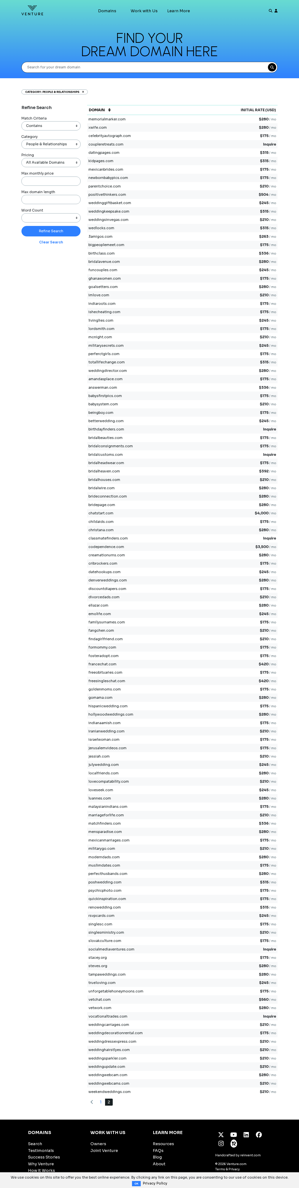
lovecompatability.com (108, 781)
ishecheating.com (104, 312)
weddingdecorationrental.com (115, 1033)
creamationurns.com (106, 555)
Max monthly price (37, 173)
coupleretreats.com (105, 144)
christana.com (101, 530)
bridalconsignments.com (110, 446)
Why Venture (41, 1164)
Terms (220, 1169)
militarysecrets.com (106, 345)
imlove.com (98, 295)
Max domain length (38, 192)
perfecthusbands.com (107, 873)
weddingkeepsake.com (108, 211)
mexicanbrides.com (105, 169)
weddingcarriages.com (108, 1024)
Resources (163, 1143)
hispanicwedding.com (108, 706)
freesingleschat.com (106, 681)
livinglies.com (100, 320)
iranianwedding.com (106, 731)
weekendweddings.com (109, 1091)
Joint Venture (104, 1150)
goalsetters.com (103, 286)
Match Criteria (34, 118)
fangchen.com (101, 630)
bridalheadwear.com (106, 463)
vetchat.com (99, 999)
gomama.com (100, 697)
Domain (97, 110)
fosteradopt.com (103, 656)
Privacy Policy (155, 1183)
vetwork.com (99, 1008)
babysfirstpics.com (105, 396)
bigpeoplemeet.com (106, 245)
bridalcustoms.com (105, 454)
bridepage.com (101, 505)
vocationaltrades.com (107, 1016)
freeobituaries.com (105, 672)
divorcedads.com (104, 597)
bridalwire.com (101, 488)
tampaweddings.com (107, 974)
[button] (81, 92)
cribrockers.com (102, 563)
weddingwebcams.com (108, 1083)
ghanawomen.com (104, 278)
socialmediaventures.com (111, 949)
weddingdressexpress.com (112, 1041)
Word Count (32, 210)
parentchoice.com (104, 186)
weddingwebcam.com (107, 1075)
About (159, 1164)
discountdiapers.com (107, 588)
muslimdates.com (104, 865)
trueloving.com (102, 982)
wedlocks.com (101, 228)
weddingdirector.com (107, 370)
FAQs (158, 1150)
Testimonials (41, 1150)
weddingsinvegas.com (108, 219)
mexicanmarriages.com (109, 840)
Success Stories (44, 1157)
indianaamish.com (104, 723)
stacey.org (97, 957)
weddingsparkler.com (107, 1058)
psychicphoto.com (104, 890)
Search (35, 1143)
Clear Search (51, 242)
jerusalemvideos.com (107, 748)
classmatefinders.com (108, 538)
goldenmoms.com (104, 689)
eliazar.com (98, 605)
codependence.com (106, 547)
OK (136, 1183)
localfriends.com (103, 773)
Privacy (234, 1169)
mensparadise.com (105, 831)
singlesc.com (100, 924)
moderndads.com (104, 857)
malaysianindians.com (107, 806)
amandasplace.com (105, 379)
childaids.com (101, 521)
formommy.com (102, 647)
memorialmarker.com (107, 119)
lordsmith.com (101, 328)
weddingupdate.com (106, 1066)
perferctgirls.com (104, 354)
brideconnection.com (107, 496)
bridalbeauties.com (105, 437)
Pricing (27, 155)
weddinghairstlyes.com (109, 1050)
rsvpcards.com (101, 915)
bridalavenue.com (104, 261)
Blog (157, 1157)
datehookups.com (104, 572)
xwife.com (97, 127)
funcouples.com (102, 270)
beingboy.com (100, 412)
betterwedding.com (106, 421)
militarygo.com (101, 848)
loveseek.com (100, 790)
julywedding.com (103, 764)
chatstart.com (100, 513)
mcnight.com (100, 337)
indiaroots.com (102, 303)
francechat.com (102, 664)
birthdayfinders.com (106, 429)
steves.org (97, 966)
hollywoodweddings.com (110, 714)
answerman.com (102, 387)
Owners (98, 1143)
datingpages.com (104, 152)
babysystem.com (103, 404)
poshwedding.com (104, 882)
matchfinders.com (104, 823)
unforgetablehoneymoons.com (115, 991)
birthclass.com (101, 253)
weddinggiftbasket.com (109, 203)
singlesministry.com (106, 932)
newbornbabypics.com (108, 177)
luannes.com (99, 798)
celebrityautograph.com (109, 136)
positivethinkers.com (107, 194)
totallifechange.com (106, 362)
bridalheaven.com (104, 471)
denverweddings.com (107, 580)
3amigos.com (100, 236)
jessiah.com (99, 756)
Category (29, 136)
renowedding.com (104, 907)
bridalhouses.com (104, 479)
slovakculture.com (104, 940)
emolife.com (99, 614)
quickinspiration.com (107, 899)
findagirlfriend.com (105, 639)
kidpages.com (100, 161)
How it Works (41, 1170)
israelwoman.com (104, 739)
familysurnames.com (106, 622)
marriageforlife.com (106, 815)
